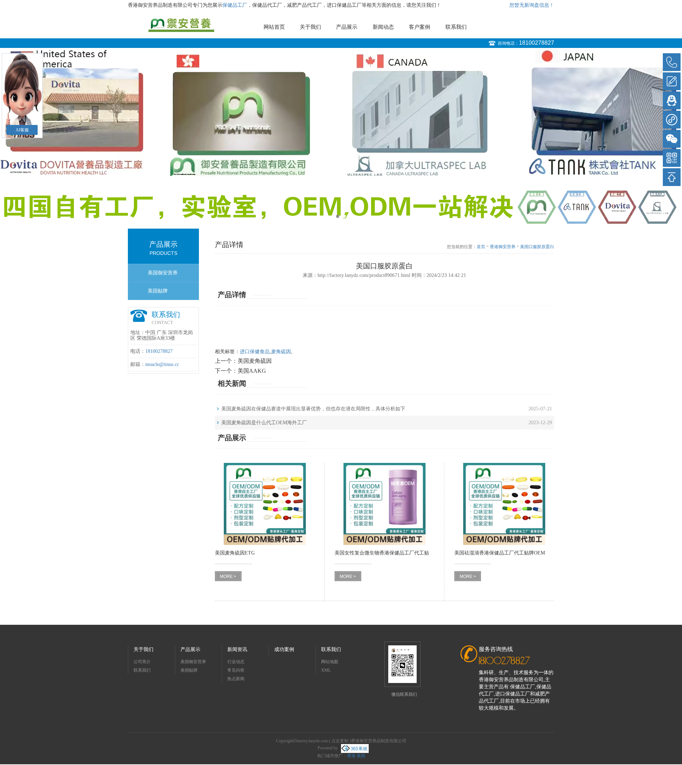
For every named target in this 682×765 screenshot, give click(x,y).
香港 (351, 755)
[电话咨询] (672, 62)
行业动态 (235, 661)
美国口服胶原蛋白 (537, 246)
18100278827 (536, 43)
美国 (361, 755)
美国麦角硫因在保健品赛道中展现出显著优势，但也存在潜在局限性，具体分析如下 (313, 408)
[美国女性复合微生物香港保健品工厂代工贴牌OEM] (384, 504)
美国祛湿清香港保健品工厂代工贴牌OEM (499, 553)
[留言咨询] (672, 81)
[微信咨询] (672, 139)
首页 (481, 246)
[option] (341, 136)
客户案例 (419, 27)
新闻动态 (383, 27)
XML (326, 670)
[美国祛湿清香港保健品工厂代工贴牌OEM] (504, 504)
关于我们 (310, 27)
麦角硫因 (281, 351)
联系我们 (456, 27)
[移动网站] (672, 158)
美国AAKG (252, 371)
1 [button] (337, 216)
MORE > (228, 576)
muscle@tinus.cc (162, 364)
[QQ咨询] (672, 100)
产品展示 (346, 27)
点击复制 (339, 740)
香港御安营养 (502, 246)
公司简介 (142, 661)
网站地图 (329, 661)
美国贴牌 (158, 291)
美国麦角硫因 (255, 361)
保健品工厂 (234, 5)
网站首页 (274, 27)
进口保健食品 (255, 351)
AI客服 (22, 129)
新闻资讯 (237, 649)
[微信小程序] (672, 120)
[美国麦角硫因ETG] (265, 504)
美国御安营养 (163, 272)
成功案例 (284, 649)
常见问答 (235, 670)
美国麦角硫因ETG (235, 553)
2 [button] (344, 216)
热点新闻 (235, 678)
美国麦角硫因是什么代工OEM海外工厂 (264, 422)
